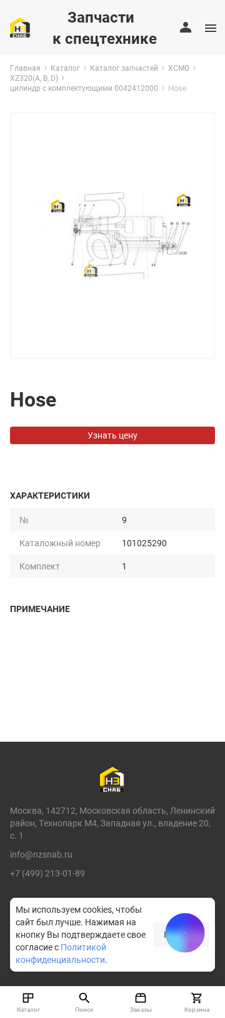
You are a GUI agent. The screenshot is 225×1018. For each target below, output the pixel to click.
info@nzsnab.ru (41, 854)
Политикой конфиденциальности (61, 953)
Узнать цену (113, 435)
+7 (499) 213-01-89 (47, 873)
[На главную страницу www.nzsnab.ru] (20, 28)
